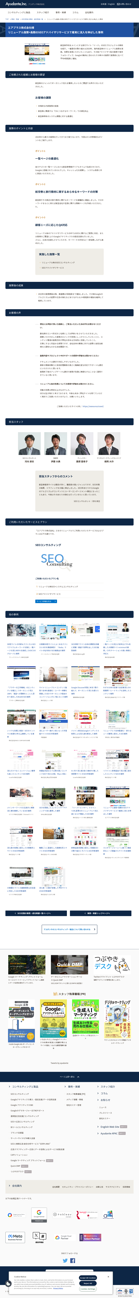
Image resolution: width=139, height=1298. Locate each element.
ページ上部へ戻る (67, 1076)
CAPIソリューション (19, 1154)
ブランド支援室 (17, 1132)
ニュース (102, 1107)
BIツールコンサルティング (22, 1127)
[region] (61, 1283)
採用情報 (126, 1186)
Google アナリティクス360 (22, 1105)
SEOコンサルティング (20, 1094)
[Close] (108, 1276)
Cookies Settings (87, 1289)
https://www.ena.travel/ (93, 406)
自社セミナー (104, 1118)
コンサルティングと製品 (19, 12)
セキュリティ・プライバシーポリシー (77, 1186)
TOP (7, 19)
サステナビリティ (113, 1186)
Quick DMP (15, 1166)
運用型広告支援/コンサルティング (25, 1116)
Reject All (88, 1283)
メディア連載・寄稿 (74, 1099)
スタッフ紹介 (43, 12)
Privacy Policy (58, 1288)
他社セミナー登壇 (73, 1105)
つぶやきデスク (17, 1171)
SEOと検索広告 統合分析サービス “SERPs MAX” (30, 1143)
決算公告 (99, 1186)
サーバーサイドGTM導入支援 (23, 1138)
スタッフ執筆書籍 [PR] (75, 1094)
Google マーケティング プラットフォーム (28, 1160)
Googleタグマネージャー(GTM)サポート (27, 1110)
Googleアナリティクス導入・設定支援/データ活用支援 (33, 1099)
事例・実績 (61, 12)
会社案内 (89, 12)
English (111, 4)
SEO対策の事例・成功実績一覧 (32, 19)
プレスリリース (105, 1112)
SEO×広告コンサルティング (22, 1121)
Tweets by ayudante (59, 1063)
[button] (8, 1283)
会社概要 (56, 1186)
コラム (75, 12)
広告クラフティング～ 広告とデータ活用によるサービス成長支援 (37, 1149)
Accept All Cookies (88, 1278)
